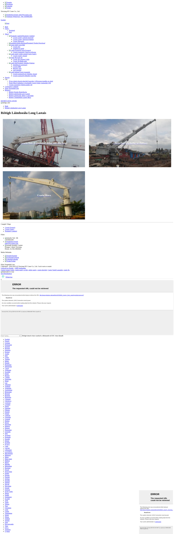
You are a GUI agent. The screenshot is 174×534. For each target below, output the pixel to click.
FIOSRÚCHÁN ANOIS (9, 101)
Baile (6, 106)
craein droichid (42, 270)
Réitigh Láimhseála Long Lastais (15, 108)
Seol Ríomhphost (6, 273)
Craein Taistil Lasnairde (55, 270)
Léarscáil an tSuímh (7, 268)
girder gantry (32, 270)
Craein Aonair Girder (7, 270)
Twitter (13, 261)
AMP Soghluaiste (20, 268)
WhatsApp (9, 277)
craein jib (66, 270)
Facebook (16, 257)
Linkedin (15, 259)
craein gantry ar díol (21, 270)
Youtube (14, 256)
